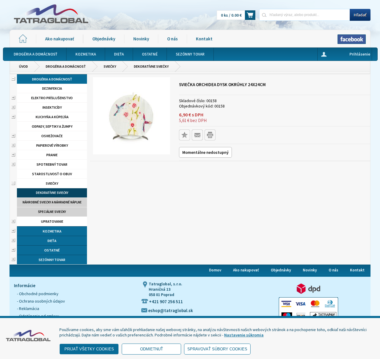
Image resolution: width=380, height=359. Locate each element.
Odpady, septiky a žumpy (52, 126)
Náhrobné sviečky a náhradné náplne (52, 202)
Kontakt (204, 39)
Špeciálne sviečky (52, 212)
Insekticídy (52, 107)
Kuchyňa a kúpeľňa (52, 117)
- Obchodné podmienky (37, 293)
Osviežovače (52, 136)
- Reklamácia (28, 308)
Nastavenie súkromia (244, 335)
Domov (215, 270)
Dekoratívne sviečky (151, 66)
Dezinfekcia (52, 88)
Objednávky (103, 39)
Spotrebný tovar (52, 164)
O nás (172, 39)
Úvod (23, 66)
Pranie (52, 155)
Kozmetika (52, 231)
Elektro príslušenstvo (52, 98)
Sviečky (110, 66)
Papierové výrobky (52, 145)
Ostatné (52, 250)
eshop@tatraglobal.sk (170, 310)
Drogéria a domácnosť (66, 66)
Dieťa (52, 240)
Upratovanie (52, 221)
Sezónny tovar (52, 259)
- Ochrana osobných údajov (41, 301)
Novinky (141, 39)
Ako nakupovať (59, 39)
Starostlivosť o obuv (52, 174)
